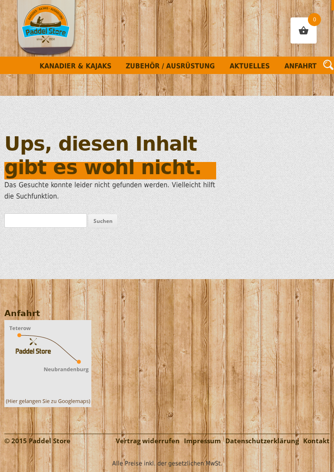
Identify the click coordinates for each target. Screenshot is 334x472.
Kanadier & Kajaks (75, 66)
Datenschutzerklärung (262, 440)
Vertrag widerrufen (148, 440)
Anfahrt (300, 66)
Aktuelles (250, 66)
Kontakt (316, 440)
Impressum (202, 440)
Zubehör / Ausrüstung (170, 66)
